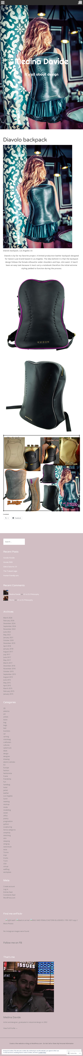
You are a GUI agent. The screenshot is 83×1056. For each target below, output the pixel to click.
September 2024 (9, 626)
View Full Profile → (10, 1028)
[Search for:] (14, 542)
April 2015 (7, 685)
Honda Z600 (8, 562)
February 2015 (8, 691)
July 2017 (6, 654)
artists (5, 717)
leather (6, 793)
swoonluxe (7, 847)
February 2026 (8, 620)
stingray (6, 844)
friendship (7, 779)
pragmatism (8, 821)
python (6, 824)
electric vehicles (9, 762)
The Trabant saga (10, 571)
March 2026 (7, 618)
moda (5, 807)
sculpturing (7, 827)
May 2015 (7, 683)
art (4, 714)
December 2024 (9, 623)
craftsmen (7, 742)
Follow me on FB (12, 942)
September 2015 (9, 674)
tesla (5, 849)
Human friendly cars (11, 575)
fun (4, 782)
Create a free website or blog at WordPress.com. (26, 1043)
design (5, 753)
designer (6, 756)
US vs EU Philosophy (31, 594)
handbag (6, 784)
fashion (6, 770)
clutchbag (7, 739)
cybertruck (7, 748)
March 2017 (7, 663)
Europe (6, 768)
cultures (6, 745)
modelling (7, 810)
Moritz (11, 600)
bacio (5, 720)
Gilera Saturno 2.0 (10, 567)
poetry (5, 818)
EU (4, 765)
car (4, 734)
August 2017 (8, 652)
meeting (6, 801)
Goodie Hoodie (9, 558)
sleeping (6, 841)
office (5, 816)
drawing (6, 759)
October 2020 (8, 640)
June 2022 (7, 632)
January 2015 (8, 694)
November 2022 (9, 629)
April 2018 (7, 646)
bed (4, 728)
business (6, 731)
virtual (5, 866)
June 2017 (7, 657)
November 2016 (9, 668)
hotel (5, 787)
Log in (5, 889)
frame (5, 776)
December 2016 (9, 666)
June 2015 (7, 680)
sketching (7, 835)
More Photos (8, 923)
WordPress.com (9, 898)
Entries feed (7, 892)
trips (5, 855)
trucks (5, 858)
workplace (7, 872)
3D (4, 708)
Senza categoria (9, 830)
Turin (5, 861)
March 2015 (7, 688)
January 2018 (8, 649)
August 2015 (8, 677)
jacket (5, 790)
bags (5, 725)
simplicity (6, 832)
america (6, 711)
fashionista (7, 773)
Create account (9, 886)
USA (4, 864)
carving (6, 736)
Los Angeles (8, 796)
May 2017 (7, 660)
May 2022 (7, 635)
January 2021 (8, 637)
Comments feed (9, 895)
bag (4, 722)
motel (5, 813)
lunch (5, 799)
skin (4, 838)
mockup (6, 804)
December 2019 (9, 643)
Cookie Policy (42, 1052)
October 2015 (8, 671)
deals (5, 751)
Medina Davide (14, 594)
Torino (6, 852)
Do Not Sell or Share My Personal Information (58, 1043)
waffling (6, 869)
